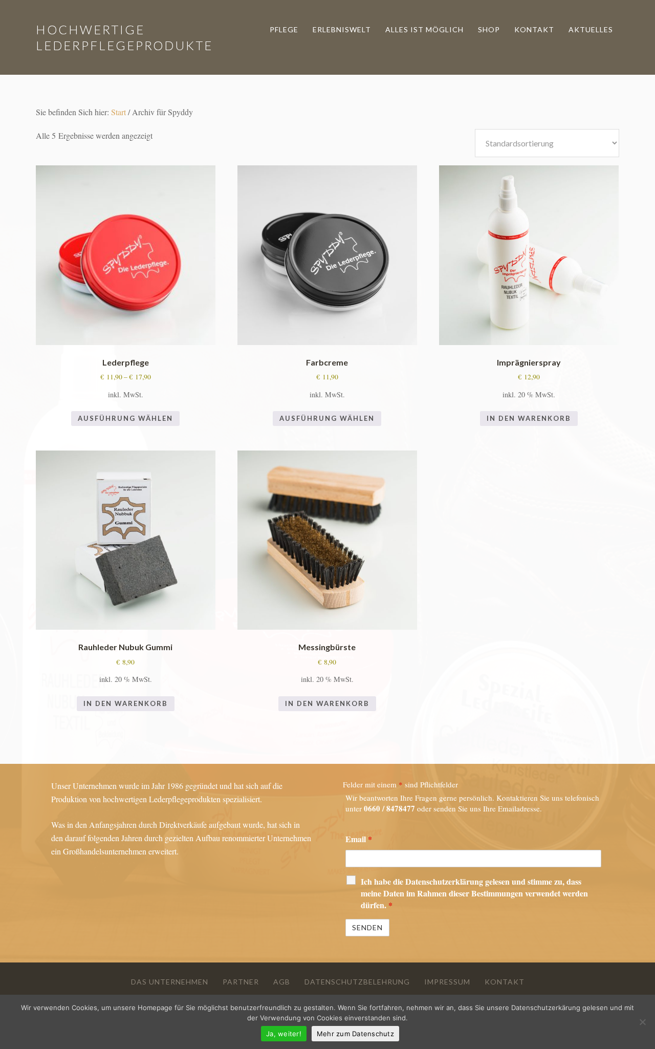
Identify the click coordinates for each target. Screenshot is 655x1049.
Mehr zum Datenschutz (355, 1034)
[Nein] (642, 1022)
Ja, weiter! (283, 1034)
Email (358, 839)
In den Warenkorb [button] (529, 418)
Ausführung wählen (125, 418)
